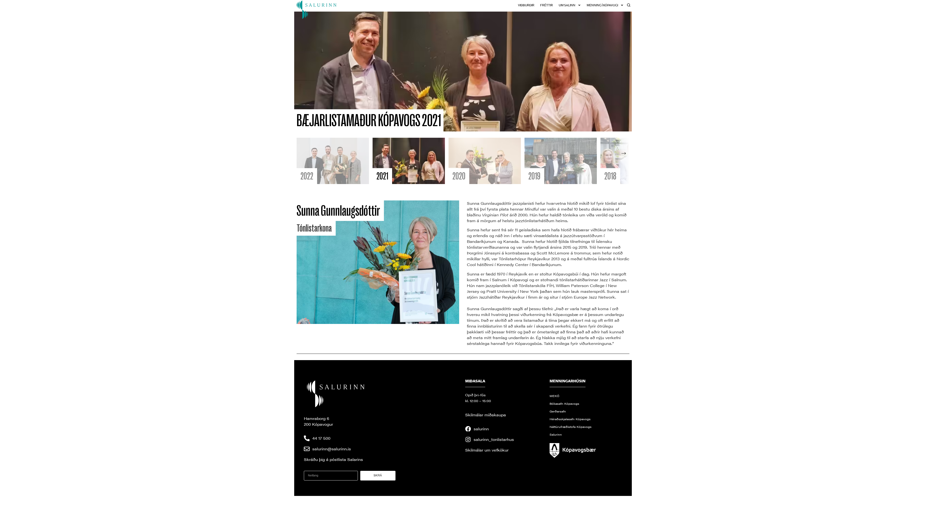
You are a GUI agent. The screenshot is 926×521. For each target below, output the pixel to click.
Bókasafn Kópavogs (564, 403)
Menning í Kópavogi (602, 5)
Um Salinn (567, 5)
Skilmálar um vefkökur (487, 450)
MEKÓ (554, 396)
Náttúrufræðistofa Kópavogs (571, 427)
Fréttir (546, 5)
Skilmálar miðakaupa (485, 415)
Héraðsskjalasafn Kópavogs (570, 419)
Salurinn (556, 434)
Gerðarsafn (558, 411)
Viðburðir (526, 5)
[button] (623, 161)
